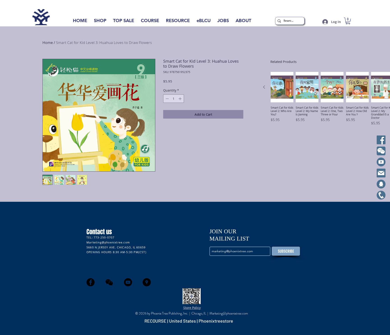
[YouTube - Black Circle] (128, 282)
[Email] (381, 173)
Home (47, 42)
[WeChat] (381, 151)
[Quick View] (282, 87)
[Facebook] (381, 139)
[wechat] (109, 282)
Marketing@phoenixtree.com (108, 242)
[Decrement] (166, 99)
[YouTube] (381, 162)
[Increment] (180, 99)
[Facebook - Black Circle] (90, 282)
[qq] (381, 184)
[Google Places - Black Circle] (147, 282)
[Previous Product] (264, 87)
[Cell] (381, 195)
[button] (243, 22)
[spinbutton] (173, 99)
